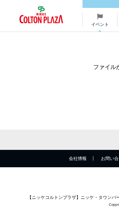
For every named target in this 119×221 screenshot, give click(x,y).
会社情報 (78, 158)
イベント (100, 24)
